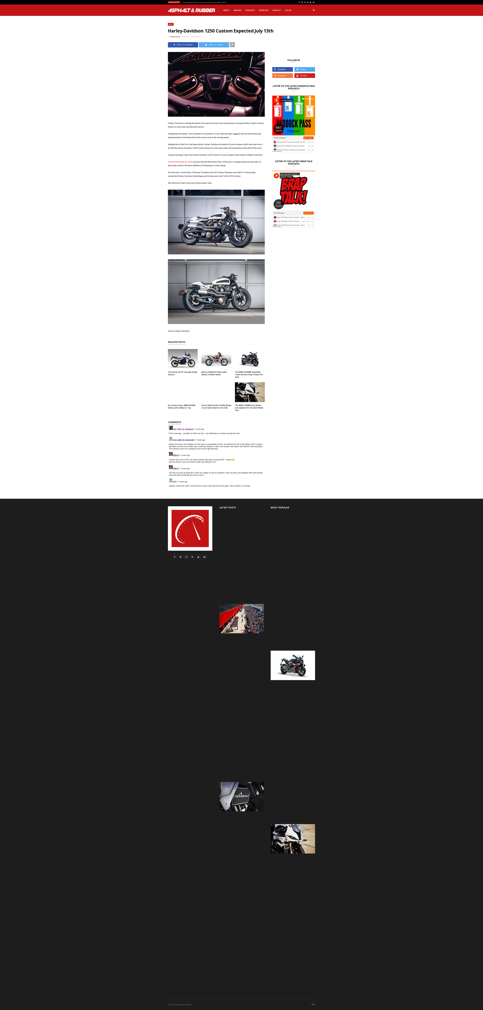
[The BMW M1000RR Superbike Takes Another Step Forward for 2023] (250, 359)
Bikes (171, 24)
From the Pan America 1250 (180, 161)
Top (313, 1004)
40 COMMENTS (196, 37)
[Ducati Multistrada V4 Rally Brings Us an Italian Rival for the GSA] (216, 392)
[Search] (314, 10)
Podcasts (250, 10)
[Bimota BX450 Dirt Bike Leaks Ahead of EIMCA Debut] (216, 359)
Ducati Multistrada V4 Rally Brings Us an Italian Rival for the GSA (216, 406)
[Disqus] (216, 456)
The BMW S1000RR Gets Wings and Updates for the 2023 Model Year (249, 407)
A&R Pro (237, 10)
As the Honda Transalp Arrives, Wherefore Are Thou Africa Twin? (204, 2)
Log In (288, 10)
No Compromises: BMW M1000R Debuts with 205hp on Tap (181, 406)
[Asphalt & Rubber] (191, 10)
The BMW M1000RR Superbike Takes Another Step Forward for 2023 (249, 374)
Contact (276, 10)
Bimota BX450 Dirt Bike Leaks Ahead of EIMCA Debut (214, 373)
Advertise (263, 10)
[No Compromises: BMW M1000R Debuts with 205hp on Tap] (183, 392)
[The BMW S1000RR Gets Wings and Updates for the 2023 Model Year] (250, 392)
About (226, 10)
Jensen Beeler (175, 37)
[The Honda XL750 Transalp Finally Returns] (183, 359)
